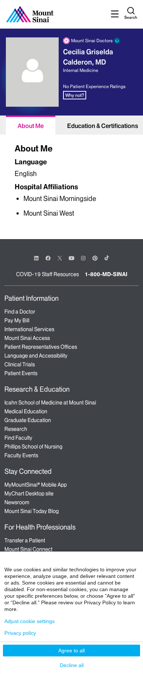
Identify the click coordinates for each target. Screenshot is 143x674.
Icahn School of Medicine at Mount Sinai (50, 402)
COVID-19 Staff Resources (47, 274)
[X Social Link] (59, 258)
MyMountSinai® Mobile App (35, 484)
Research (15, 429)
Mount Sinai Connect (28, 549)
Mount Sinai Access (27, 338)
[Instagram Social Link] (83, 258)
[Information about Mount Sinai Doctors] (117, 41)
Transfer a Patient (24, 540)
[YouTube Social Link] (71, 257)
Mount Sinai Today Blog (31, 511)
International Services (29, 329)
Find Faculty (18, 438)
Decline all (72, 665)
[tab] (30, 125)
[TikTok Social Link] (106, 257)
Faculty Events (21, 455)
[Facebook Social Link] (48, 257)
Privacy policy (20, 633)
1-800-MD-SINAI (106, 274)
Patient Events (20, 373)
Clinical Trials (19, 364)
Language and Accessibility (35, 355)
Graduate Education (27, 420)
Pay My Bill (16, 320)
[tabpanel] (71, 179)
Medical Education (25, 411)
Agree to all (71, 650)
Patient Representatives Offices (40, 347)
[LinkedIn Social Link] (36, 258)
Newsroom (16, 502)
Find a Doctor (19, 311)
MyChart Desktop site (29, 493)
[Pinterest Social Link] (95, 257)
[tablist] (71, 125)
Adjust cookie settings (29, 621)
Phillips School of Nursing (33, 446)
